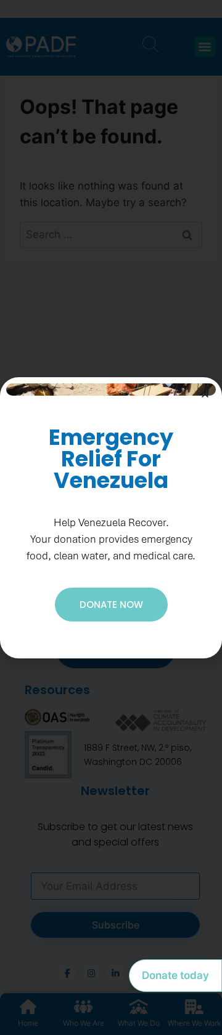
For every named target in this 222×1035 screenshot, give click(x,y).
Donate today (175, 975)
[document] (111, 517)
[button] (205, 394)
